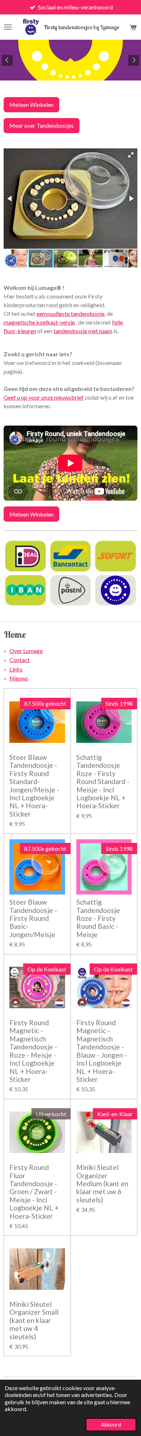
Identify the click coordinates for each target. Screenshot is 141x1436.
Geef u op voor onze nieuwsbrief (44, 397)
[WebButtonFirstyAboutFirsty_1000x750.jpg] (115, 590)
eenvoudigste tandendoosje (70, 313)
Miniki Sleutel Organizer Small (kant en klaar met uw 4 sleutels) (34, 1320)
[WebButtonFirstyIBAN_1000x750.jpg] (25, 590)
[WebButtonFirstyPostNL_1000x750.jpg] (70, 590)
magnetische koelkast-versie (39, 322)
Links (15, 669)
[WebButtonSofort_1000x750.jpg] (115, 556)
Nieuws (18, 678)
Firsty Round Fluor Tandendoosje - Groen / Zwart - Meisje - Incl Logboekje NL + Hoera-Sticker (34, 1191)
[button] (131, 155)
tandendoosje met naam (83, 330)
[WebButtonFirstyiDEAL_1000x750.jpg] (25, 556)
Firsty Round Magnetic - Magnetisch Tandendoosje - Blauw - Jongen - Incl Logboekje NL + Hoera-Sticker (101, 1051)
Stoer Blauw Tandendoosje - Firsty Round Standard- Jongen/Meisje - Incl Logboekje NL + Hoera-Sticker (34, 785)
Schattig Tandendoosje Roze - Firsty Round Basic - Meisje (98, 918)
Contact (19, 659)
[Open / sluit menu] (8, 27)
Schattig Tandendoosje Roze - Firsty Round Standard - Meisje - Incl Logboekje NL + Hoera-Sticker (102, 781)
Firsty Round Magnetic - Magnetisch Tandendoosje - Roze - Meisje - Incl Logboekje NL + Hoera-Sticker (33, 1051)
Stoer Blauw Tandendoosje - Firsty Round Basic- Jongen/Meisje (33, 918)
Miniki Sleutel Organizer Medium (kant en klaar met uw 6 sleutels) (102, 1183)
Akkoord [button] (111, 1425)
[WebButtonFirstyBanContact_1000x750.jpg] (70, 556)
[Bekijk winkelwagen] (133, 27)
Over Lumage (26, 650)
